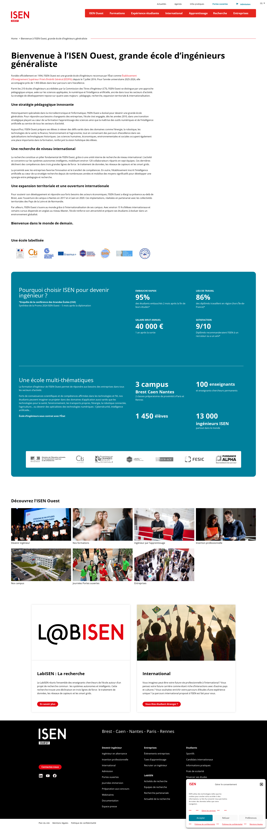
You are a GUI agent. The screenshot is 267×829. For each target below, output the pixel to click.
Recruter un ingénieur (155, 765)
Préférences (251, 817)
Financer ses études (196, 777)
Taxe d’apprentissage (155, 759)
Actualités (161, 4)
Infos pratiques (197, 4)
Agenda (178, 4)
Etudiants (191, 747)
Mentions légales (256, 824)
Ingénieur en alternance (114, 753)
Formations (117, 13)
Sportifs (190, 753)
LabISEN (148, 775)
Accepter (201, 817)
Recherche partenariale (156, 792)
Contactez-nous (50, 766)
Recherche (220, 13)
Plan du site (44, 823)
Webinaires (108, 794)
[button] (261, 784)
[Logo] (20, 17)
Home (14, 38)
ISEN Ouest (96, 13)
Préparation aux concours (115, 788)
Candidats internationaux (199, 759)
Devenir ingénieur (112, 747)
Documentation (110, 800)
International (174, 13)
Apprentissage (198, 13)
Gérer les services (209, 810)
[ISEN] (52, 761)
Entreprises (240, 13)
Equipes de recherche (155, 787)
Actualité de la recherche (157, 798)
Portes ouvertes (220, 4)
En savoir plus (47, 704)
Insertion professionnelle (115, 759)
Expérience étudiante (145, 13)
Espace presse (109, 806)
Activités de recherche (155, 781)
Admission (107, 771)
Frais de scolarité (195, 771)
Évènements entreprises (157, 753)
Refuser (225, 817)
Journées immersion (112, 782)
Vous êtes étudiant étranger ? (161, 704)
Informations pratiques (198, 765)
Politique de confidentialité (205, 824)
